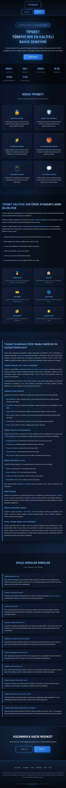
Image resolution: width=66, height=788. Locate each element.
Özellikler (26, 767)
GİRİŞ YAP (27, 12)
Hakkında (39, 767)
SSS (45, 767)
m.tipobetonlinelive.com (32, 784)
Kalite (32, 767)
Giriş (50, 767)
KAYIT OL (39, 12)
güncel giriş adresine (54, 596)
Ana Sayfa (18, 767)
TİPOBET (33, 5)
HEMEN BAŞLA (33, 57)
